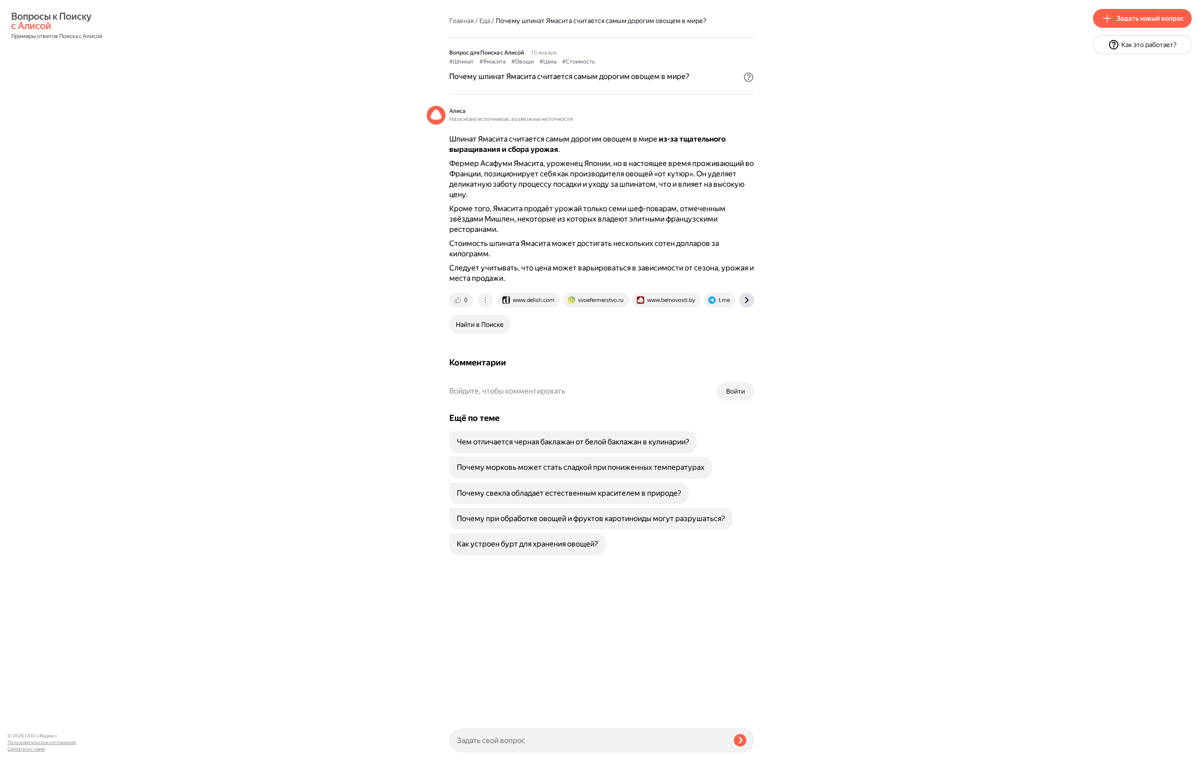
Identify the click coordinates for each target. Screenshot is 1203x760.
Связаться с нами (26, 749)
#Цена (547, 61)
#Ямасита (492, 61)
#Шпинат (461, 61)
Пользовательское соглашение (42, 742)
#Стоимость (578, 61)
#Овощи (522, 61)
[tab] (462, 300)
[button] (748, 77)
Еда (484, 20)
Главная (461, 20)
